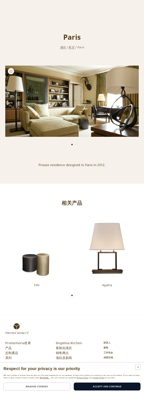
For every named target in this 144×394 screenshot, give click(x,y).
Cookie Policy (98, 378)
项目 (63, 47)
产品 (8, 348)
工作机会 (108, 352)
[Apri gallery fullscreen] (72, 101)
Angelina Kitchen (69, 343)
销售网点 (62, 353)
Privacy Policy (82, 378)
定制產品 (11, 353)
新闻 (106, 347)
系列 (8, 357)
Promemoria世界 (18, 343)
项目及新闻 (64, 357)
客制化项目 (64, 348)
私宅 (71, 47)
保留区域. (109, 357)
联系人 (107, 343)
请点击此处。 (45, 378)
